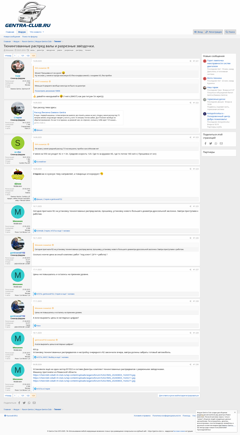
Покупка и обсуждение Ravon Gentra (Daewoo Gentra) (220, 93)
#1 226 (196, 238)
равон (59, 50)
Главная (10, 31)
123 (33, 55)
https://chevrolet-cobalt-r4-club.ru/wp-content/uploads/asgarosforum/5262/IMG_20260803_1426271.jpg (84, 380)
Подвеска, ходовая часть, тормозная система (218, 108)
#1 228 (196, 301)
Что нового (35, 31)
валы (32, 50)
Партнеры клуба (214, 127)
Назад (8, 55)
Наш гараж (212, 87)
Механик (9, 50)
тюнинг (88, 50)
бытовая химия (179, 431)
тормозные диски (216, 99)
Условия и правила (142, 415)
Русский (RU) (12, 415)
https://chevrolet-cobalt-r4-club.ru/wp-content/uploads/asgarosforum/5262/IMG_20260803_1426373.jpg (84, 375)
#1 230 (196, 364)
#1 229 (196, 333)
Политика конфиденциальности (166, 415)
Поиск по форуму (30, 36)
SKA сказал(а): (41, 68)
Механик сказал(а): (43, 245)
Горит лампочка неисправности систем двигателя (218, 63)
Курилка (211, 83)
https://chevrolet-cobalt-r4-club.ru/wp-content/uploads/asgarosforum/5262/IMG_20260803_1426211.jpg (84, 377)
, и (49, 199)
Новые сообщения (12, 36)
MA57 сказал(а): (41, 81)
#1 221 (196, 61)
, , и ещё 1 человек (53, 231)
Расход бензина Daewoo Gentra (50, 112)
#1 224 (196, 169)
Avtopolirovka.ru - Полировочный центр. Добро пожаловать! (218, 116)
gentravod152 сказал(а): (45, 340)
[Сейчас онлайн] (18, 114)
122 (28, 55)
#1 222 (196, 103)
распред (79, 50)
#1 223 (196, 137)
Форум (22, 31)
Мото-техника (214, 78)
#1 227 (196, 269)
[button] (43, 31)
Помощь (186, 415)
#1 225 (196, 206)
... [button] (18, 55)
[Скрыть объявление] (235, 412)
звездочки (50, 50)
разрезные (69, 50)
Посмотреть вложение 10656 (47, 91)
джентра (40, 50)
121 (22, 55)
